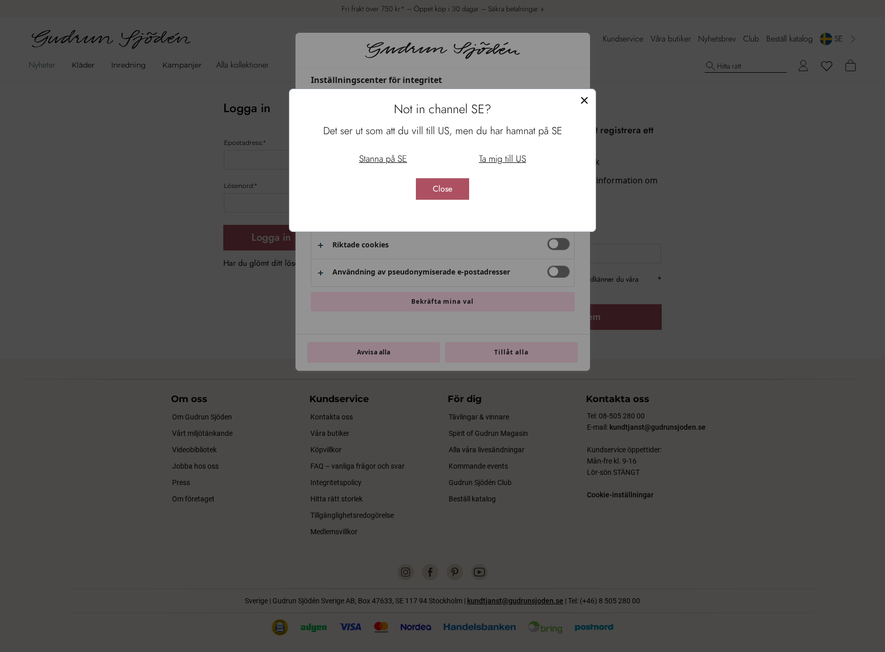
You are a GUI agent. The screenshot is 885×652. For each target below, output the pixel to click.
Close (442, 189)
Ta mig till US (502, 158)
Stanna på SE (383, 158)
